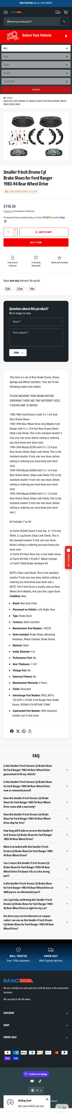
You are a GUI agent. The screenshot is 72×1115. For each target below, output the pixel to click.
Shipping (8, 211)
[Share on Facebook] (12, 731)
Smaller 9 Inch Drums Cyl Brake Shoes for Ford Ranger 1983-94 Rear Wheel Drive (35, 102)
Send (16, 352)
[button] (6, 12)
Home (9, 98)
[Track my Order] (58, 12)
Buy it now (36, 242)
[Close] (47, 1099)
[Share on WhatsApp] (24, 731)
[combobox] (27, 21)
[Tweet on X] (18, 731)
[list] (36, 955)
